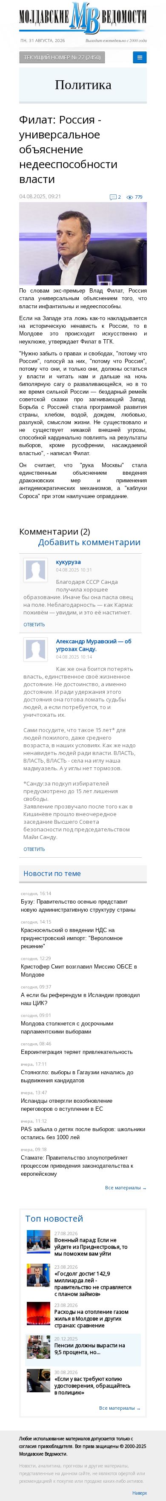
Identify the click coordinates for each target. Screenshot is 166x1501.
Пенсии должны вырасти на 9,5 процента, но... (89, 1349)
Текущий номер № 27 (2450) (62, 57)
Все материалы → (126, 1187)
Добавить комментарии (89, 542)
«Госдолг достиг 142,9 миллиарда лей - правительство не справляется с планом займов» (93, 1284)
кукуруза (68, 562)
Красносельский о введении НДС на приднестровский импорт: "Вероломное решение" (72, 938)
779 (139, 197)
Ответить (34, 625)
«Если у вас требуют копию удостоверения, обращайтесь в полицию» (92, 1385)
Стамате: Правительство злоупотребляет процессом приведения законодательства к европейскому (77, 1166)
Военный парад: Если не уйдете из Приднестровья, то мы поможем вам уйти (91, 1246)
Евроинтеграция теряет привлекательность (77, 1052)
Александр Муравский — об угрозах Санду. (94, 645)
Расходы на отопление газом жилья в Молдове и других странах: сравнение (91, 1318)
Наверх (139, 1493)
